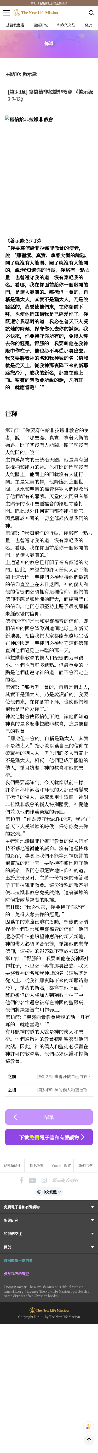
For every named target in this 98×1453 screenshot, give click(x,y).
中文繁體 (49, 1191)
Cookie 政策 (61, 1165)
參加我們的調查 (16, 1273)
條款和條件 (12, 1165)
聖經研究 (11, 1220)
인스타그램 (44, 1180)
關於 (7, 1246)
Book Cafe (65, 1180)
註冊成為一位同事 (18, 1260)
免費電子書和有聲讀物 (22, 1206)
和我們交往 (13, 1233)
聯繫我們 (86, 1165)
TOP (89, 1440)
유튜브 (32, 1180)
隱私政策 (36, 1165)
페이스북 (21, 1180)
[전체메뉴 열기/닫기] (6, 12)
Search (91, 12)
